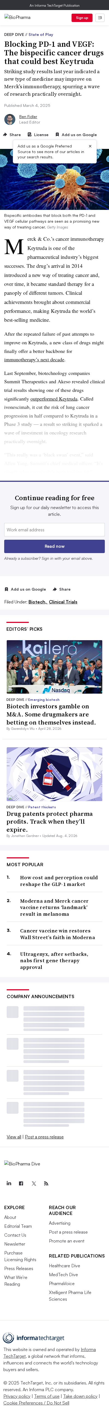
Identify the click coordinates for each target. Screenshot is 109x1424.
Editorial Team (18, 1226)
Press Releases (18, 1268)
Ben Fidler (28, 116)
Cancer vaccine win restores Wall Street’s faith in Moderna (57, 934)
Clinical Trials (63, 602)
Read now (55, 546)
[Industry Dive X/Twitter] (33, 1183)
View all (14, 1137)
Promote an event (66, 1241)
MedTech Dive (63, 1274)
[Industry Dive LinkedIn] (9, 1183)
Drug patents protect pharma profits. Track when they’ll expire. (49, 821)
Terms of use (47, 1396)
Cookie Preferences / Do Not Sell (36, 1403)
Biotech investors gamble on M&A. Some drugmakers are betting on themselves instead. (51, 714)
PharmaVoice (62, 1283)
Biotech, (38, 602)
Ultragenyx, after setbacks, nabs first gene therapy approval (54, 960)
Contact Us (15, 1235)
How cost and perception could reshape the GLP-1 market (59, 880)
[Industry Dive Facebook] (21, 1183)
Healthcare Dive (64, 1265)
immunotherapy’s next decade (34, 359)
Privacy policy (16, 1396)
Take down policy (80, 1396)
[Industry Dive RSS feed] (46, 1183)
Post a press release (44, 1137)
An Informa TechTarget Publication (55, 5)
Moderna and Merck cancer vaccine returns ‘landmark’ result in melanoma (54, 907)
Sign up (82, 18)
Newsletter (14, 1244)
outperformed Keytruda (53, 398)
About (10, 1217)
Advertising (59, 1223)
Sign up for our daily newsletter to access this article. (54, 511)
